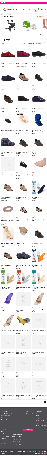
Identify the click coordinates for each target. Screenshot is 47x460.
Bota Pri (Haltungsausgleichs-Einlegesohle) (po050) (23, 310)
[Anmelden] (42, 9)
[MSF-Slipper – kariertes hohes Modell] (8, 142)
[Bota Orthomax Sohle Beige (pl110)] (8, 320)
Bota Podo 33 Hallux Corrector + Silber (22, 374)
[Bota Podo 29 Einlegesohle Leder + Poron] (8, 164)
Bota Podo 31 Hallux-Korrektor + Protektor (7, 396)
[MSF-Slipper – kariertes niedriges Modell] (23, 255)
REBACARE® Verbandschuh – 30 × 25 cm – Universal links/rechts (39, 131)
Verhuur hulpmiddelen (16, 444)
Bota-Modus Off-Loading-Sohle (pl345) (22, 331)
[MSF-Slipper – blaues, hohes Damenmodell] (39, 98)
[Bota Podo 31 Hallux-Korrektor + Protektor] (8, 385)
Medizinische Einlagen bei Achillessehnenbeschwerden (37, 266)
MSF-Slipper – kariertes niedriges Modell (23, 266)
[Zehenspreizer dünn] (39, 164)
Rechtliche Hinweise (16, 441)
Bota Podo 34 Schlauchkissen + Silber (7, 374)
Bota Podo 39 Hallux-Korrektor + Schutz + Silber (22, 353)
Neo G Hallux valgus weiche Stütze (8, 243)
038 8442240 (5, 418)
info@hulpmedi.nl (6, 419)
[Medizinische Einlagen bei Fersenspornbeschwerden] (39, 187)
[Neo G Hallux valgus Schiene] (23, 120)
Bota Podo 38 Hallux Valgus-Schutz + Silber (39, 353)
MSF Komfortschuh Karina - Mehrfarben (6, 109)
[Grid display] (24, 43)
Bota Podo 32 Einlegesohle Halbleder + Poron (38, 374)
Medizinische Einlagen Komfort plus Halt (23, 288)
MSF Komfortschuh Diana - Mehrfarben (21, 87)
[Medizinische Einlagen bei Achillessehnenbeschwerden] (39, 255)
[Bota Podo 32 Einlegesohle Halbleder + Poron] (39, 364)
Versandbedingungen (16, 439)
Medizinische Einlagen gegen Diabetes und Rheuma (38, 288)
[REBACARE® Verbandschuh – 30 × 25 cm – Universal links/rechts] (39, 120)
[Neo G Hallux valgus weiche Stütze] (8, 233)
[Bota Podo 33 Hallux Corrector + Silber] (23, 364)
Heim (2, 431)
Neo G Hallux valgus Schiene (22, 130)
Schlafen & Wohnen (5, 436)
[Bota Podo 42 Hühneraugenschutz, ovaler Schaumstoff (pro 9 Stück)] (39, 320)
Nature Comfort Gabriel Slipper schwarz (22, 175)
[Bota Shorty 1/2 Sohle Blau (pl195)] (8, 299)
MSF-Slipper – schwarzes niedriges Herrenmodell (39, 64)
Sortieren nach (31, 43)
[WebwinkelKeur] (28, 430)
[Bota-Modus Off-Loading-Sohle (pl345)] (23, 320)
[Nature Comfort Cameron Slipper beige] (39, 209)
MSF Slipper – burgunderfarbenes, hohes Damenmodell (23, 64)
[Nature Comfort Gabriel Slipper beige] (23, 209)
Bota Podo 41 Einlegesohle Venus (7, 352)
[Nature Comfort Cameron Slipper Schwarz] (8, 120)
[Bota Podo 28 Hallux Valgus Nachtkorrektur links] (39, 385)
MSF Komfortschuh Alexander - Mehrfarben (22, 153)
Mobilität (2, 433)
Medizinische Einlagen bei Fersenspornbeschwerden (37, 198)
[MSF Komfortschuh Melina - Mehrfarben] (8, 187)
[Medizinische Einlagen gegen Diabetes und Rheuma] (39, 277)
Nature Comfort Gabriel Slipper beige (22, 220)
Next (45, 402)
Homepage (3, 14)
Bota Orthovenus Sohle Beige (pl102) (37, 310)
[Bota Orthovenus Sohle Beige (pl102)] (39, 299)
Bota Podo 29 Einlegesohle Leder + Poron (8, 175)
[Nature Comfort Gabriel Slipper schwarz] (23, 164)
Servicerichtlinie (15, 437)
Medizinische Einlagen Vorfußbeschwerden (5, 288)
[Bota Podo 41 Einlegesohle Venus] (8, 342)
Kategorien (3, 429)
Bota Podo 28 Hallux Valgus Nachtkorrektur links (39, 396)
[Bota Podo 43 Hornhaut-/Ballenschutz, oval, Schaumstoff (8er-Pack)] (8, 209)
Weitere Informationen (15, 430)
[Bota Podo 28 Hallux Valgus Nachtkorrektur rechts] (23, 385)
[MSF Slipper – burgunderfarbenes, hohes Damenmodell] (23, 53)
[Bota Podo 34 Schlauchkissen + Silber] (8, 364)
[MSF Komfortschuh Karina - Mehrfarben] (8, 98)
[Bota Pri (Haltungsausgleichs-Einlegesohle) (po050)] (23, 299)
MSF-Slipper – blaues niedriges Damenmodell (7, 87)
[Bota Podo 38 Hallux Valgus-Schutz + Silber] (39, 342)
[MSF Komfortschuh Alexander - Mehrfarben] (23, 142)
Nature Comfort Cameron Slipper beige (38, 220)
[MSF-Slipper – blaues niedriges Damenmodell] (8, 77)
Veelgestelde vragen (16, 442)
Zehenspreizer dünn (36, 174)
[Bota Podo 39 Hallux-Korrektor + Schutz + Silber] (23, 342)
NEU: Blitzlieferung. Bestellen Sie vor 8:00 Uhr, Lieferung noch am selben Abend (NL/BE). (21, 4)
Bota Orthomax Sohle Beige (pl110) (8, 330)
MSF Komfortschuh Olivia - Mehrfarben (37, 87)
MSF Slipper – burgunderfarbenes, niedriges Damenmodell (8, 64)
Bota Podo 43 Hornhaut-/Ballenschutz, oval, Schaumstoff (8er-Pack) (7, 220)
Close (45, 5)
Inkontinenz (3, 444)
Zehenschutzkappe (20, 243)
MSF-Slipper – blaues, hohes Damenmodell (37, 109)
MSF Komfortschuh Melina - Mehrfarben (6, 198)
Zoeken (30, 9)
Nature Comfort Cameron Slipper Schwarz (7, 131)
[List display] (25, 43)
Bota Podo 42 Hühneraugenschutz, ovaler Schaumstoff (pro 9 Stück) (39, 331)
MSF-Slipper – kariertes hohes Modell (7, 153)
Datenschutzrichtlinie (16, 436)
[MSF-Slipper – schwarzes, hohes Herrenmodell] (23, 98)
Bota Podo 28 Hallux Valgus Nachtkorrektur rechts (23, 396)
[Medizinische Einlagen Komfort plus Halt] (23, 277)
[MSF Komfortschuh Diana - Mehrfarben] (23, 77)
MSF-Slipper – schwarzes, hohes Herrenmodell (22, 109)
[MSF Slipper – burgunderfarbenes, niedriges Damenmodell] (8, 53)
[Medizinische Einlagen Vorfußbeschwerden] (8, 277)
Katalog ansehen (1, 9)
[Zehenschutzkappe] (23, 233)
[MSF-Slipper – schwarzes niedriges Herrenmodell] (39, 53)
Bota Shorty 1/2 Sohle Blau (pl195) (8, 309)
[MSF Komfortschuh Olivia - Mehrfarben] (39, 77)
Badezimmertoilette (5, 435)
